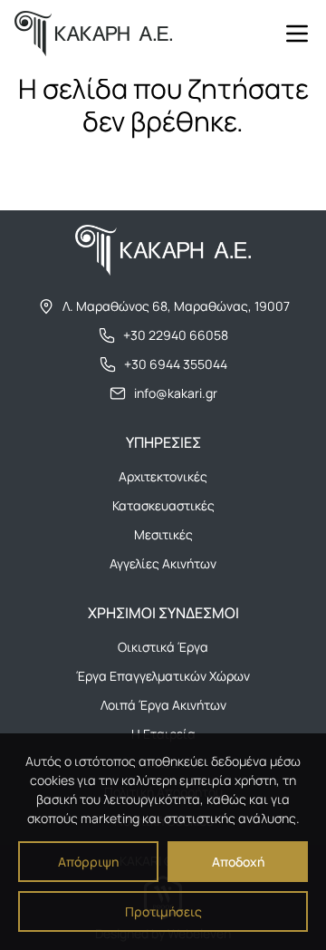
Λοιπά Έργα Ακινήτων (163, 704)
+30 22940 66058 (175, 335)
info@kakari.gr (175, 393)
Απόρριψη (88, 861)
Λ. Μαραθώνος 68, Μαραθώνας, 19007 (176, 306)
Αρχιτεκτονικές (163, 476)
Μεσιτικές (163, 534)
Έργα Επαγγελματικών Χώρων (163, 675)
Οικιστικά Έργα (163, 646)
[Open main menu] (297, 33)
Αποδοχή (238, 861)
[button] (297, 33)
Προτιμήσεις (163, 911)
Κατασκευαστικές (163, 505)
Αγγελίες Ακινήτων (163, 563)
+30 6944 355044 (175, 364)
